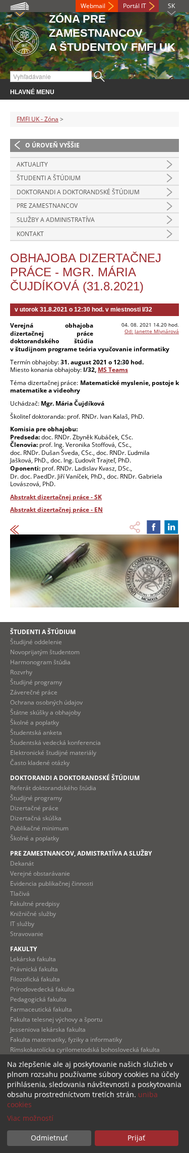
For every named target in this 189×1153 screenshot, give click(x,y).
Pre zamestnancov (47, 205)
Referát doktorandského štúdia (53, 788)
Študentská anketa (36, 732)
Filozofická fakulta (35, 979)
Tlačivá (20, 893)
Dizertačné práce (34, 808)
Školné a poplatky (34, 722)
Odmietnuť (49, 1137)
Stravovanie (26, 934)
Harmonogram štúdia (40, 662)
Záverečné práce (33, 692)
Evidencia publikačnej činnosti (51, 883)
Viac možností (30, 1118)
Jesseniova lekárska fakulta (48, 1029)
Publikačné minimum (39, 828)
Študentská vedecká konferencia (55, 742)
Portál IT (134, 6)
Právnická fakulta (34, 969)
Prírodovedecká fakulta (42, 989)
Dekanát (22, 863)
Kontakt (30, 233)
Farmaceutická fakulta (41, 1009)
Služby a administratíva (56, 219)
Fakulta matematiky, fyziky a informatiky (66, 1039)
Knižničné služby (33, 913)
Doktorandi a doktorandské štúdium (78, 192)
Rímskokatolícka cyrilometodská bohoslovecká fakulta (85, 1049)
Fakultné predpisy (34, 903)
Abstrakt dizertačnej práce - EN (56, 509)
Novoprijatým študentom (45, 652)
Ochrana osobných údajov (46, 702)
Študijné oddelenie (36, 642)
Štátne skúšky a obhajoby (45, 712)
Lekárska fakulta (33, 959)
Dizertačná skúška (35, 818)
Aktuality (32, 164)
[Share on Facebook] (153, 526)
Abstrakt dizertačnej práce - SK (56, 497)
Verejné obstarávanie (40, 873)
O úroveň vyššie (52, 145)
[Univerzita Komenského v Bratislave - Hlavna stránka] (24, 39)
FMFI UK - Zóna (37, 119)
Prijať (136, 1137)
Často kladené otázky (40, 762)
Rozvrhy (21, 672)
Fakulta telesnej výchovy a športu (56, 1019)
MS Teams (113, 369)
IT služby (22, 923)
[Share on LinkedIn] (171, 526)
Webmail (93, 6)
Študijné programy (36, 682)
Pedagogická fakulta (38, 999)
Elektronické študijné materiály (53, 752)
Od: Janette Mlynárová (151, 331)
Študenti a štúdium (49, 178)
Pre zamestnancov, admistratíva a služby (81, 853)
